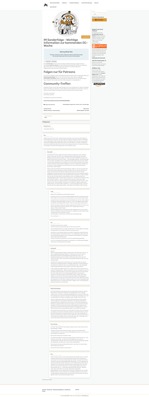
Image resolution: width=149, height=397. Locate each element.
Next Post (86, 108)
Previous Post (47, 108)
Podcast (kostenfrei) (50, 104)
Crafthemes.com (85, 395)
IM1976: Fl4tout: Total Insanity (52, 110)
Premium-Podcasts (74, 2)
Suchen (77, 389)
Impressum (49, 389)
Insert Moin (66, 395)
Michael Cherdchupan (56, 288)
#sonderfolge (85, 104)
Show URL (54, 61)
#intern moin (79, 104)
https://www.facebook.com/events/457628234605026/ (57, 100)
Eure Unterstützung (87, 2)
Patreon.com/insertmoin (49, 77)
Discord (96, 2)
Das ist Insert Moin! (54, 2)
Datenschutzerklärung (58, 389)
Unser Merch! (53, 7)
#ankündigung (66, 104)
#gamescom (73, 104)
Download (48, 61)
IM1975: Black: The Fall (83, 110)
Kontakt (44, 389)
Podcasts (64, 2)
